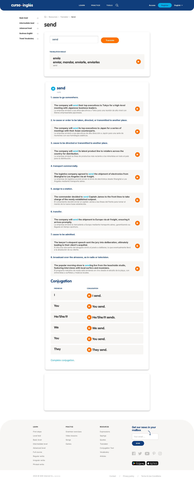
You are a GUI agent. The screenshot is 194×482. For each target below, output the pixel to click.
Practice (69, 427)
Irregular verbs (39, 460)
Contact (113, 476)
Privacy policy (128, 476)
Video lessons (71, 436)
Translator (64, 17)
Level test (37, 436)
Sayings (103, 436)
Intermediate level (40, 444)
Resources (104, 427)
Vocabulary (104, 452)
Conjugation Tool (107, 448)
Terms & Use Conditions (151, 476)
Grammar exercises (74, 432)
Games (68, 444)
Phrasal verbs (38, 464)
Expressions (105, 432)
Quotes (103, 440)
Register (164, 5)
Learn (35, 427)
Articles (103, 456)
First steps (37, 432)
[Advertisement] (97, 392)
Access (152, 5)
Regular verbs (38, 456)
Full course (37, 452)
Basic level (37, 440)
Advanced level (39, 448)
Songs (68, 440)
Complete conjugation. (63, 360)
